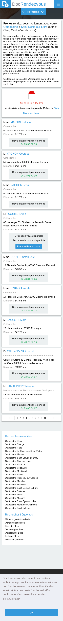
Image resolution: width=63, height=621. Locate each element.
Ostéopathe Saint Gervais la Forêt (21, 488)
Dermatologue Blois (14, 539)
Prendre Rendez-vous (28, 246)
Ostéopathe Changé (14, 444)
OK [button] (31, 612)
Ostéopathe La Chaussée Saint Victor (23, 451)
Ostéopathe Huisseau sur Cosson (21, 478)
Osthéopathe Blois (14, 533)
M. (16, 153)
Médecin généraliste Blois (17, 519)
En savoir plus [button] (11, 599)
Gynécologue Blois (14, 529)
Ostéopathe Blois (13, 441)
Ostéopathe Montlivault (16, 471)
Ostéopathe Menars (14, 454)
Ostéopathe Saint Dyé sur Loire (20, 501)
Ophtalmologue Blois (15, 523)
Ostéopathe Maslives (15, 484)
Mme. (17, 122)
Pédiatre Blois (12, 536)
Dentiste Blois (12, 526)
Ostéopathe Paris (13, 447)
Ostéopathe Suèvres (15, 491)
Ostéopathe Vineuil (14, 474)
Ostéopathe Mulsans (15, 498)
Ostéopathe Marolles (15, 481)
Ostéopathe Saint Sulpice (17, 508)
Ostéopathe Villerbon (15, 464)
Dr (14, 214)
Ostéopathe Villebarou (16, 468)
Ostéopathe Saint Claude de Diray (21, 458)
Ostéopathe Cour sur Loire (18, 461)
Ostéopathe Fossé (14, 494)
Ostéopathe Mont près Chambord (21, 504)
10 (45, 418)
